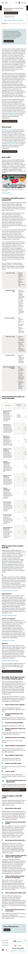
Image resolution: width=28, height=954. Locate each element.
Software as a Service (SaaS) (9, 129)
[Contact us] (25, 3)
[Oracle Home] (6, 3)
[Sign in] (22, 3)
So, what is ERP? (6, 193)
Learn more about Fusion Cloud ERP (9, 121)
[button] (3, 3)
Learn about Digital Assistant (9, 615)
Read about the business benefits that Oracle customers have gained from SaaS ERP (14, 790)
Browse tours (7, 929)
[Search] (16, 3)
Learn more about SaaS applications (9, 151)
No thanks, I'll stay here (9, 16)
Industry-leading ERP (9, 41)
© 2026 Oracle (5, 940)
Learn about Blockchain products (10, 660)
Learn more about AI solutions (9, 590)
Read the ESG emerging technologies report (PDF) (12, 671)
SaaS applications (11, 113)
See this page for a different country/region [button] (13, 20)
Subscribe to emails (6, 945)
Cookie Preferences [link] (5, 942)
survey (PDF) (8, 562)
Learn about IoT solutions (8, 640)
